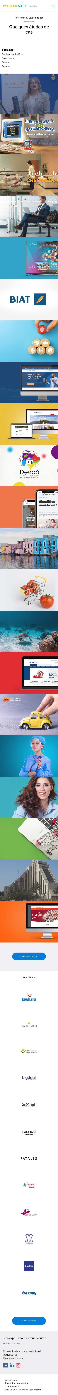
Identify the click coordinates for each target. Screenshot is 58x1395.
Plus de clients (29, 1321)
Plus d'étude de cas (29, 956)
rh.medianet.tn (12, 1386)
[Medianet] (20, 5)
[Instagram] (18, 1365)
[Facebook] (5, 1365)
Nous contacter (11, 1343)
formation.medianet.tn (16, 1383)
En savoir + (22, 105)
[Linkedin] (12, 1365)
